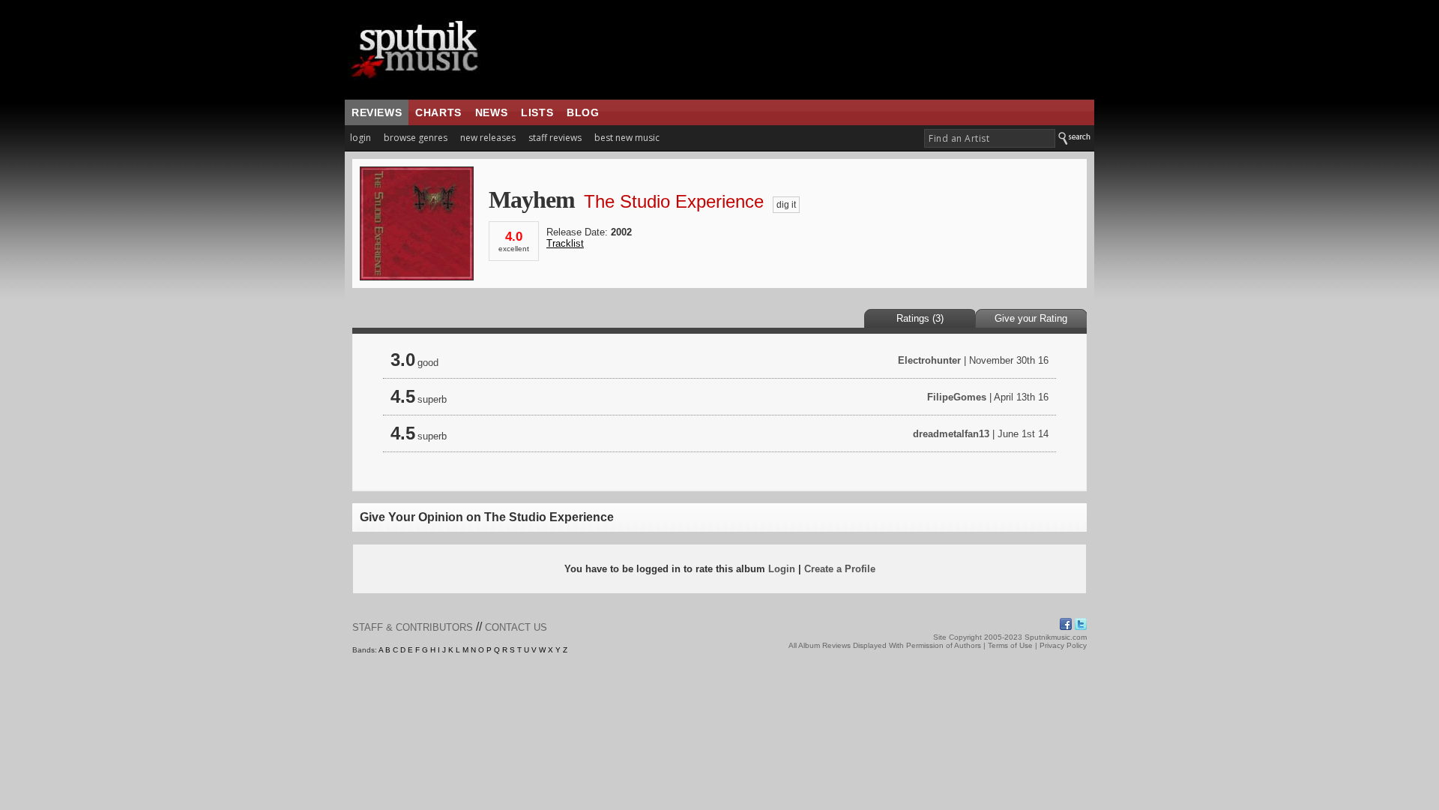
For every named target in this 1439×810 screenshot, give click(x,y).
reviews (377, 112)
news (491, 112)
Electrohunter (929, 360)
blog (583, 112)
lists (537, 112)
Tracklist (565, 243)
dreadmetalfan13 (951, 434)
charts (438, 112)
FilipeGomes (956, 397)
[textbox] (989, 138)
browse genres (415, 137)
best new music (627, 137)
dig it (786, 205)
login (360, 137)
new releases (488, 137)
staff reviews (555, 137)
